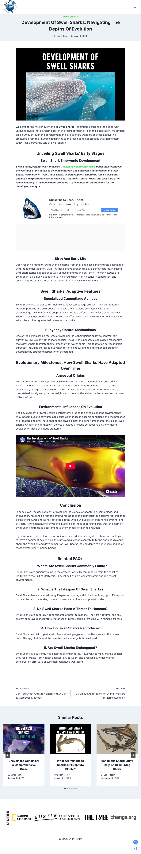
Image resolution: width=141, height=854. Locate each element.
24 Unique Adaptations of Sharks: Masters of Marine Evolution (100, 693)
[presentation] (23, 739)
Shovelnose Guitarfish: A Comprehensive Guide (24, 765)
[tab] (65, 788)
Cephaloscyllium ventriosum (77, 166)
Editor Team (62, 36)
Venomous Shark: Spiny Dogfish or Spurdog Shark (117, 765)
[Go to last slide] (8, 755)
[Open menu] (135, 7)
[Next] (133, 755)
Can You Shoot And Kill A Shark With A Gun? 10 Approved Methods (42, 693)
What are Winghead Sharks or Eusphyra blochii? (70, 765)
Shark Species (70, 17)
